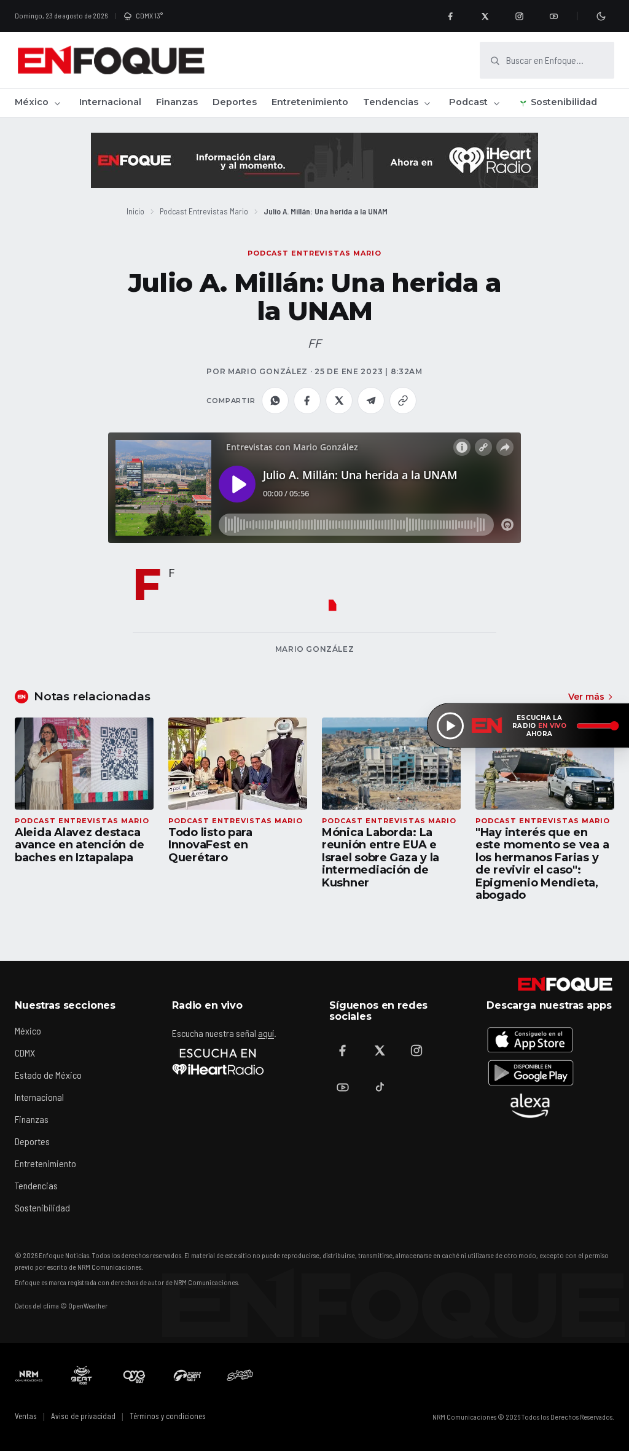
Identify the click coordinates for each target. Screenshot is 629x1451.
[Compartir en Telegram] (371, 400)
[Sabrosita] (240, 1375)
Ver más (586, 696)
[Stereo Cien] (187, 1375)
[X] (484, 16)
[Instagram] (519, 16)
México (32, 102)
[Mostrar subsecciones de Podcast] (496, 103)
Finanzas (177, 102)
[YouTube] (553, 16)
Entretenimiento (310, 102)
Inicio (135, 211)
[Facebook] (450, 16)
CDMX (25, 1052)
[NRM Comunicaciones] (29, 1375)
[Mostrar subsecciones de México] (57, 103)
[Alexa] (530, 1105)
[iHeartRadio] (218, 1061)
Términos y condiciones (168, 1416)
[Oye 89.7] (134, 1375)
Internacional (110, 102)
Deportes (235, 102)
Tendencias (390, 102)
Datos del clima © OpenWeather (61, 1305)
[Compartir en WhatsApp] (275, 400)
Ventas (26, 1416)
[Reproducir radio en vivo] (450, 725)
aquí (266, 1033)
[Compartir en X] (339, 400)
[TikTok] (379, 1087)
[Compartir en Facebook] (307, 400)
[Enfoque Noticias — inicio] (110, 60)
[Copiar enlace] (402, 400)
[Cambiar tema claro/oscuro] (600, 16)
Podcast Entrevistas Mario (204, 211)
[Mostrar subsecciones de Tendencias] (427, 103)
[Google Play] (530, 1072)
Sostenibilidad (564, 102)
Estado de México (48, 1075)
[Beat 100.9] (82, 1375)
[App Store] (530, 1039)
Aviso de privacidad (83, 1416)
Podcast (468, 102)
